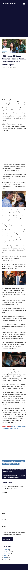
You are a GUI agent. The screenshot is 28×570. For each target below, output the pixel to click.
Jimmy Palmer (5, 463)
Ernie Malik (13, 461)
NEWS (5, 557)
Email (4, 519)
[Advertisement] (14, 22)
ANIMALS (6, 550)
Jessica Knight (21, 461)
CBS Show (7, 461)
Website (4, 526)
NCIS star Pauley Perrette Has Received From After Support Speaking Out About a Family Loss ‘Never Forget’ (14, 475)
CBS (3, 461)
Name (4, 513)
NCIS (14, 67)
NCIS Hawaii (16, 463)
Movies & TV (7, 554)
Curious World (9, 3)
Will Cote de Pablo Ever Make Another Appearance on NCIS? (14, 470)
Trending (6, 559)
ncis (11, 463)
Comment (5, 492)
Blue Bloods (7, 552)
